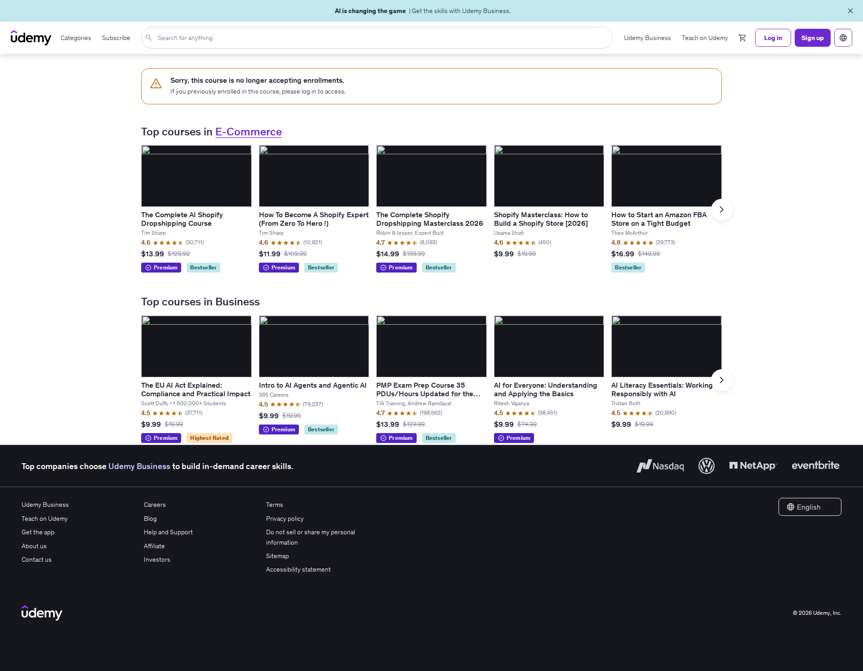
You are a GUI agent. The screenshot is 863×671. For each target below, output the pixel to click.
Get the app (38, 532)
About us (34, 546)
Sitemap (277, 556)
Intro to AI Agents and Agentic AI (313, 384)
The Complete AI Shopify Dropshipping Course (182, 219)
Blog (150, 518)
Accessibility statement (298, 569)
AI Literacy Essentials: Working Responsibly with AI (662, 389)
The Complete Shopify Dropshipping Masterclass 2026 (429, 219)
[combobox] (379, 37)
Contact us (37, 559)
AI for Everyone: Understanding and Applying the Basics (545, 389)
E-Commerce (248, 132)
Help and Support (168, 532)
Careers (155, 505)
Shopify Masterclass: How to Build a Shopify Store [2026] (541, 219)
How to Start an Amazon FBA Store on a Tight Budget (659, 219)
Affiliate (154, 546)
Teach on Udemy (45, 518)
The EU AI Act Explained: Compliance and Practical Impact (195, 389)
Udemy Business (139, 466)
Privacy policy (285, 518)
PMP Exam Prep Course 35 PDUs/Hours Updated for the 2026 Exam (424, 393)
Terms (274, 505)
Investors (157, 559)
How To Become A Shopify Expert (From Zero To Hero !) (314, 219)
